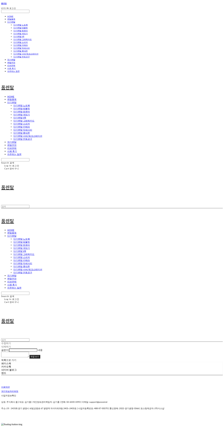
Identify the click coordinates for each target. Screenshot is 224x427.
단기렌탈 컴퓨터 (20, 30)
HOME (10, 16)
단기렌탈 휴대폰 (20, 51)
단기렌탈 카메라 (20, 45)
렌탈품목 (11, 19)
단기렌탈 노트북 (20, 24)
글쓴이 (5, 349)
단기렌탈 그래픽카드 (22, 39)
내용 (40, 349)
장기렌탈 (11, 59)
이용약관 (5, 387)
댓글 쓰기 (35, 356)
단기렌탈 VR (18, 36)
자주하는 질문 (13, 71)
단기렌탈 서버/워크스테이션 (25, 53)
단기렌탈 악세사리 (21, 48)
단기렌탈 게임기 (20, 33)
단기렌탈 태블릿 (20, 27)
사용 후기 (11, 68)
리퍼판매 (11, 65)
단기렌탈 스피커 (20, 42)
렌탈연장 (11, 62)
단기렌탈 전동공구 (21, 56)
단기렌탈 (11, 22)
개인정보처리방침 (9, 391)
